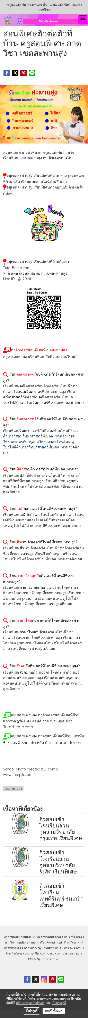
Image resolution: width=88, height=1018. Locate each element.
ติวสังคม (16, 953)
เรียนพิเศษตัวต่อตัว (52, 942)
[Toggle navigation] (82, 19)
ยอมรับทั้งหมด (53, 1011)
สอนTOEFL (62, 953)
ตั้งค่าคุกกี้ (31, 1011)
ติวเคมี (59, 948)
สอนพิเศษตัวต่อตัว (52, 937)
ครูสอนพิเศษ (12, 937)
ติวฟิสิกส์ (48, 948)
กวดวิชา (10, 942)
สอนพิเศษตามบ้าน (27, 942)
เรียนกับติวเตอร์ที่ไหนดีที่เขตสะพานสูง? (44, 469)
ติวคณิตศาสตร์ (73, 942)
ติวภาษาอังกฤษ (33, 948)
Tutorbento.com (68, 742)
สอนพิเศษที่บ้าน (30, 937)
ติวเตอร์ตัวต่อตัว (74, 937)
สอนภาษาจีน (31, 953)
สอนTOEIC (47, 953)
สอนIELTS (76, 953)
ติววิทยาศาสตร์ (13, 948)
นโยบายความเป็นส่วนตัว (30, 1003)
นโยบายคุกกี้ (59, 1003)
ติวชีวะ (68, 948)
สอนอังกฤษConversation (44, 959)
